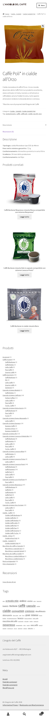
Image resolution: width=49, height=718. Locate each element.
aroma (29, 601)
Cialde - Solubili (16, 14)
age (4, 601)
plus (24, 625)
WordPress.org (8, 688)
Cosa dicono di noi (9, 582)
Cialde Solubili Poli (29, 14)
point (28, 625)
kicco (40, 615)
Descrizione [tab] (7, 125)
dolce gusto (7, 615)
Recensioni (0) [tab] (8, 131)
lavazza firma (28, 618)
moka (31, 621)
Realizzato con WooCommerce (32, 705)
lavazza (20, 618)
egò (20, 615)
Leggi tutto (24, 217)
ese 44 (35, 114)
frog (23, 615)
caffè (18, 114)
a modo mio (12, 600)
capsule (31, 605)
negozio (36, 621)
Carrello (38, 712)
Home (7, 14)
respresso (10, 628)
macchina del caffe (10, 621)
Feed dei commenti (10, 685)
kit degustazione (12, 618)
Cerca (24, 714)
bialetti (5, 606)
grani (27, 615)
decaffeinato (40, 611)
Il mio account (8, 714)
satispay (20, 628)
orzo (40, 114)
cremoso (30, 611)
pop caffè (34, 625)
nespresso (9, 625)
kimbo (4, 618)
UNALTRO (30, 628)
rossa (15, 628)
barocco (39, 601)
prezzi (41, 625)
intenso (34, 615)
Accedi (5, 679)
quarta (4, 628)
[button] (43, 26)
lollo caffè (35, 618)
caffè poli (24, 114)
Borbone (13, 606)
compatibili (18, 611)
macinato (20, 621)
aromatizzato (11, 114)
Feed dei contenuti (10, 682)
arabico (22, 600)
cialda (38, 606)
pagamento (19, 625)
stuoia (25, 628)
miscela (26, 621)
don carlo (15, 615)
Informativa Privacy (10, 705)
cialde (30, 114)
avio (34, 601)
